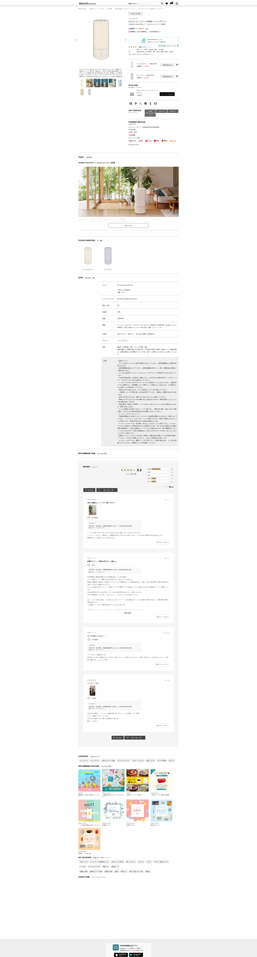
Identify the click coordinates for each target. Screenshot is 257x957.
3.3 (139, 470)
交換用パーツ (115, 866)
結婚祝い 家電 (83, 871)
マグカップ (171, 760)
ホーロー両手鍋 (162, 760)
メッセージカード (150, 115)
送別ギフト (124, 871)
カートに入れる (167, 94)
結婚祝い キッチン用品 (96, 871)
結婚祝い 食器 (108, 871)
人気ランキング (84, 862)
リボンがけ (161, 111)
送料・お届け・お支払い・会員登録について (140, 54)
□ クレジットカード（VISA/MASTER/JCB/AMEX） (144, 127)
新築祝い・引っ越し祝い (85, 852)
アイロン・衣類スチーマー (161, 862)
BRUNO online (82, 8)
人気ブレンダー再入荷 (117, 862)
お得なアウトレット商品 (108, 760)
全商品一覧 (92, 8)
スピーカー (141, 862)
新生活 (116, 871)
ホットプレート (84, 760)
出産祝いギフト (130, 824)
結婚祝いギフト (106, 824)
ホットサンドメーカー (123, 760)
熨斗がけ (172, 111)
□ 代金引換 (131, 130)
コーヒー (149, 862)
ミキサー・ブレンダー (138, 760)
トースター (83, 866)
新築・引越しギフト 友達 (136, 871)
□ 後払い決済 (132, 132)
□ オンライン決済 (134, 138)
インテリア (101, 8)
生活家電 (109, 8)
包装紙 (150, 111)
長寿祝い (147, 871)
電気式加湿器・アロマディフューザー (125, 8)
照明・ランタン (151, 760)
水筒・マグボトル (131, 862)
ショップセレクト (123, 340)
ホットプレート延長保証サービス (100, 862)
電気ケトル (106, 866)
